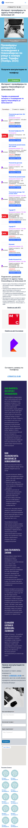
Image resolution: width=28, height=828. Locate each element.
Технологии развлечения (17, 177)
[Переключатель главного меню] (25, 2)
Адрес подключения (8, 729)
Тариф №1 (12, 210)
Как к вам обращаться (8, 711)
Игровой (11, 244)
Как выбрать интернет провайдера (11, 391)
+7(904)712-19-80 (14, 7)
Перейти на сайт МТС (14, 307)
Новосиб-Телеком (9, 2)
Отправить (6, 741)
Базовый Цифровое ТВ (16, 131)
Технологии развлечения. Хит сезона (17, 145)
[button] (14, 391)
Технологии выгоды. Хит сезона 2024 (17, 192)
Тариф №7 (12, 226)
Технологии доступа (15, 163)
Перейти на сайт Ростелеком (14, 331)
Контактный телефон (8, 722)
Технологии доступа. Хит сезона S (17, 115)
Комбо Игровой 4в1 (15, 259)
